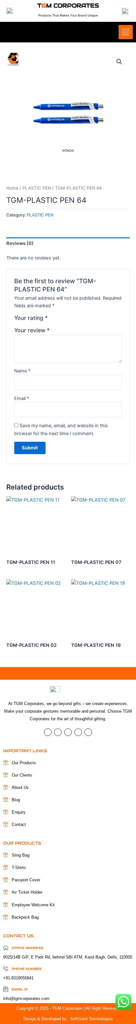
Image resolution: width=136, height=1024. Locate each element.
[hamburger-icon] (126, 32)
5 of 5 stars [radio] (80, 319)
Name (22, 371)
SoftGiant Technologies (91, 1018)
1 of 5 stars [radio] (53, 319)
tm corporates (68, 5)
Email (21, 398)
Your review (32, 330)
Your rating (31, 318)
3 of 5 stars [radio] (67, 319)
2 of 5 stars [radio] (60, 319)
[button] (119, 61)
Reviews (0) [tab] (20, 243)
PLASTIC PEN (36, 187)
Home (12, 187)
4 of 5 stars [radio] (74, 319)
